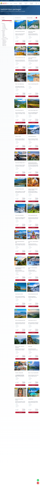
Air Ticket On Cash (26, 3)
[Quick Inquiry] (38, 483)
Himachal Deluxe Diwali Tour (19, 110)
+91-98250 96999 (7, 0)
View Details (20, 43)
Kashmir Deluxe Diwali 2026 (19, 215)
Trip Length (3, 23)
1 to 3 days (3, 24)
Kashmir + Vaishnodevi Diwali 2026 (32, 268)
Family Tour (4, 43)
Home (8, 3)
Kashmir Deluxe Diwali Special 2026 (19, 242)
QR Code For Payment (31, 3)
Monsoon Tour (4, 44)
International (15, 3)
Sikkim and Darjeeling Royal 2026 (20, 320)
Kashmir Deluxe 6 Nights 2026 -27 (33, 110)
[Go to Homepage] (3, 3)
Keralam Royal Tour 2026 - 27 (32, 320)
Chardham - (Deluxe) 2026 (19, 372)
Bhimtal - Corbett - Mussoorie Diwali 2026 (19, 347)
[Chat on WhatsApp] (38, 480)
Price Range (3, 19)
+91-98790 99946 (21, 0)
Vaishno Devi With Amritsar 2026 (20, 57)
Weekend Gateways (20, 3)
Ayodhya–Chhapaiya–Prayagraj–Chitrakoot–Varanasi (33, 189)
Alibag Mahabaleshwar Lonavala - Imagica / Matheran (20, 268)
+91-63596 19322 (37, 0)
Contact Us (36, 3)
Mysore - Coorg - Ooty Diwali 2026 (33, 372)
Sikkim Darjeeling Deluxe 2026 (32, 215)
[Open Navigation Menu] (38, 3)
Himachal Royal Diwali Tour (32, 136)
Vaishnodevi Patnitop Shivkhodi (20, 31)
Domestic (11, 3)
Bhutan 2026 (30, 346)
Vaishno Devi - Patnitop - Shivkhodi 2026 (32, 32)
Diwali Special (4, 42)
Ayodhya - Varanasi (18, 136)
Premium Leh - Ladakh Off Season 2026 (33, 242)
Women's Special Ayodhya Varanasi (19, 399)
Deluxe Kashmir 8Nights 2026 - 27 (20, 162)
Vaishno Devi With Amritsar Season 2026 (32, 58)
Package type (3, 30)
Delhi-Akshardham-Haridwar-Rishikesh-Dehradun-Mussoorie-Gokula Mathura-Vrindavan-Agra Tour (33, 163)
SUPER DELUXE (4, 37)
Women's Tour (4, 45)
